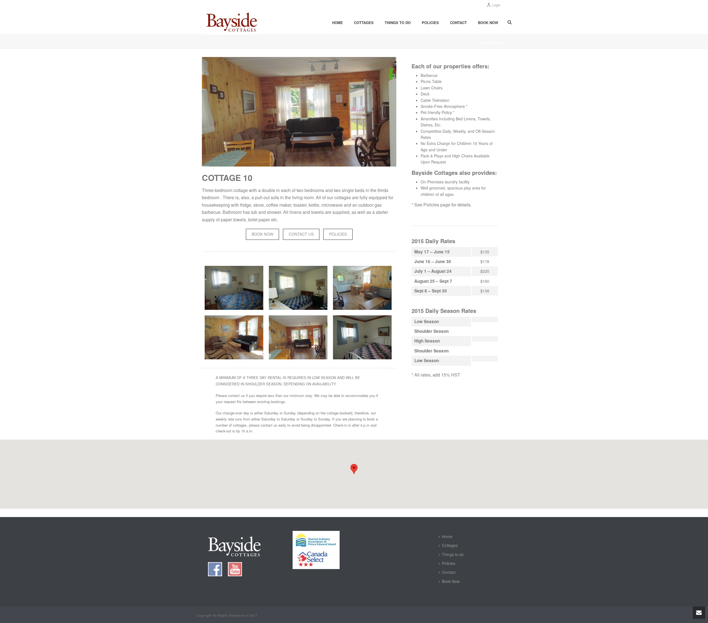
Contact (458, 22)
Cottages (364, 22)
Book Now (488, 22)
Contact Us (301, 234)
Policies (430, 22)
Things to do (398, 22)
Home (337, 22)
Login (496, 4)
